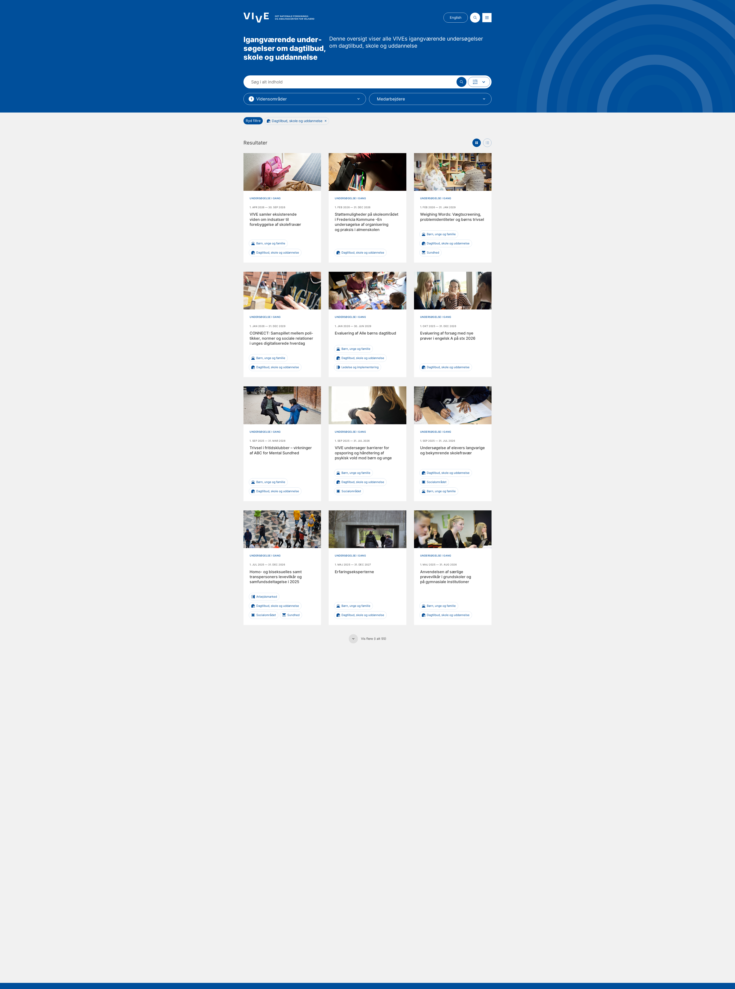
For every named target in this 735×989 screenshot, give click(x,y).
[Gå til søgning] (475, 18)
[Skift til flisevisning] (476, 143)
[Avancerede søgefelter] (479, 82)
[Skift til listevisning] (487, 143)
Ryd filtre (253, 121)
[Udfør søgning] (461, 82)
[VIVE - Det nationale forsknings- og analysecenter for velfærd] (278, 17)
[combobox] (305, 99)
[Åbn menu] (487, 17)
